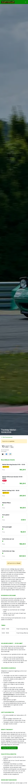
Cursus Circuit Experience (9, 748)
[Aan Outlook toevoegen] (6, 454)
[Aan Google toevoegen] (10, 454)
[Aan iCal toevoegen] (2, 454)
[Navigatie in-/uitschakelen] (25, 2)
